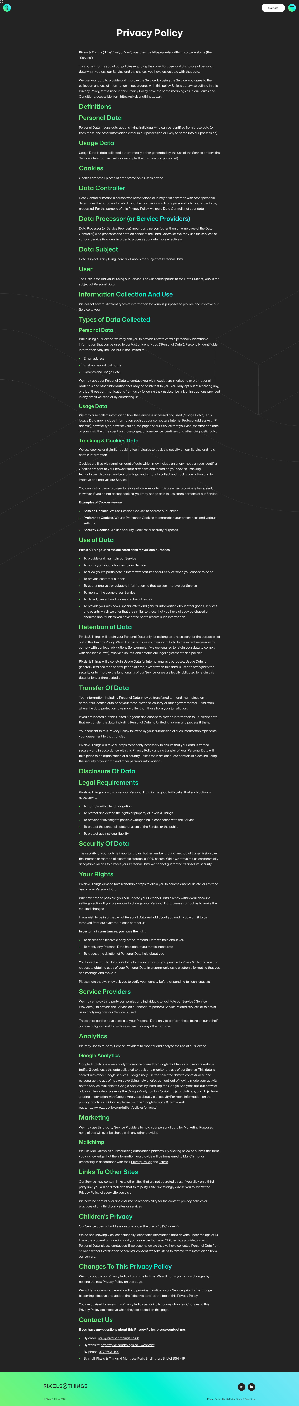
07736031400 (109, 1351)
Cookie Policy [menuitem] (228, 1399)
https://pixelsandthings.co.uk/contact (127, 1345)
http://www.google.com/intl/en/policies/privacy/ (122, 1107)
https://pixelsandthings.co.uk (172, 52)
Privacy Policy (141, 1161)
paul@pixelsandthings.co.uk (118, 1338)
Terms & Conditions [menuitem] (245, 1399)
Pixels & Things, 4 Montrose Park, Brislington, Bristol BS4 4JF (140, 1358)
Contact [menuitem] (273, 7)
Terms (163, 1161)
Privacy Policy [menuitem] (214, 1399)
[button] (292, 8)
